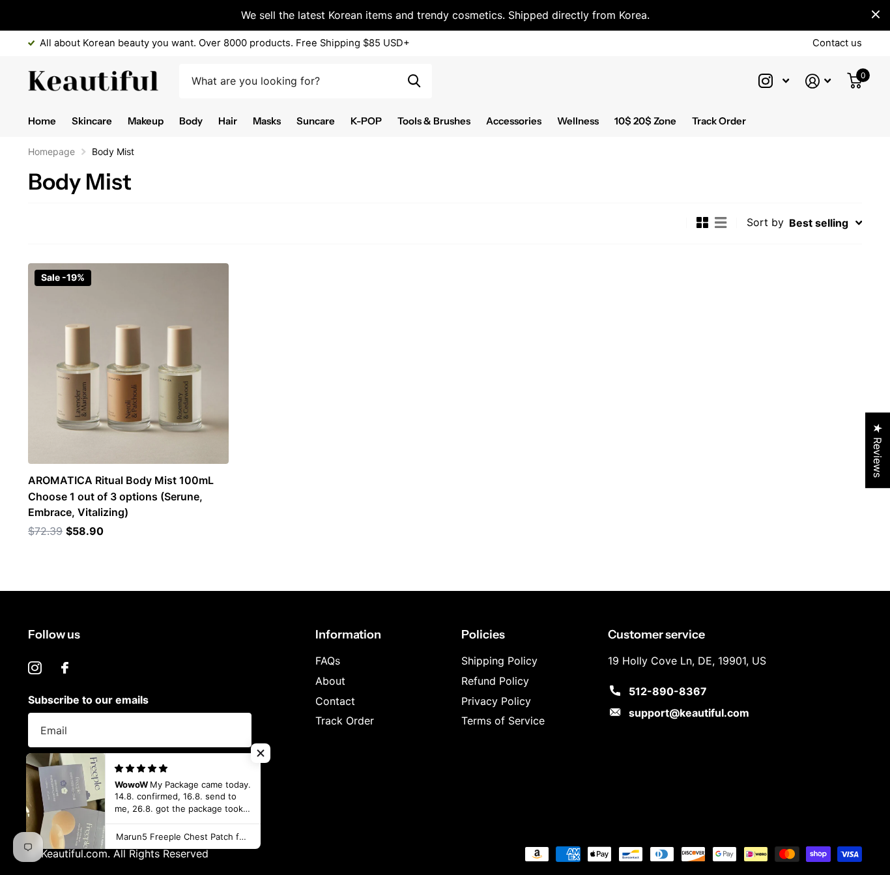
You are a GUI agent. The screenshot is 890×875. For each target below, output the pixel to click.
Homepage (51, 151)
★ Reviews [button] (877, 450)
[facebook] (64, 668)
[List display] (720, 222)
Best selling (818, 222)
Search (414, 81)
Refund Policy (495, 680)
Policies (483, 634)
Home (42, 121)
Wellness (578, 121)
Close (875, 14)
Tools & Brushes (433, 121)
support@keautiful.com (689, 712)
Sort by (765, 222)
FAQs (327, 660)
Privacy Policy (496, 701)
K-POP (366, 121)
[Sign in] (818, 81)
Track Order (719, 121)
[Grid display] (702, 222)
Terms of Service (503, 720)
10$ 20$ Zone (645, 121)
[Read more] (773, 81)
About (330, 680)
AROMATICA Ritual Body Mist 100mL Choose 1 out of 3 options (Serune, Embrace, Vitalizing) (121, 496)
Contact (335, 701)
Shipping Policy (499, 660)
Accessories (513, 121)
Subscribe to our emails (88, 699)
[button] (260, 753)
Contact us (837, 43)
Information (348, 634)
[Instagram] (35, 668)
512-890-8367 (668, 691)
